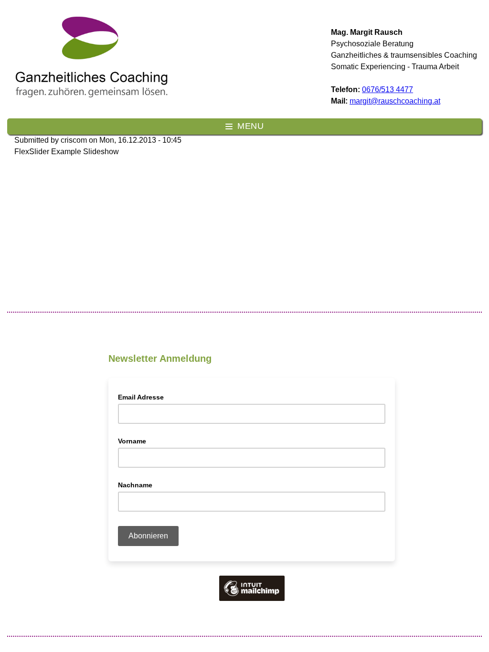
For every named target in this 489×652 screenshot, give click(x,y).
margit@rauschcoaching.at (395, 101)
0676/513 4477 (387, 89)
